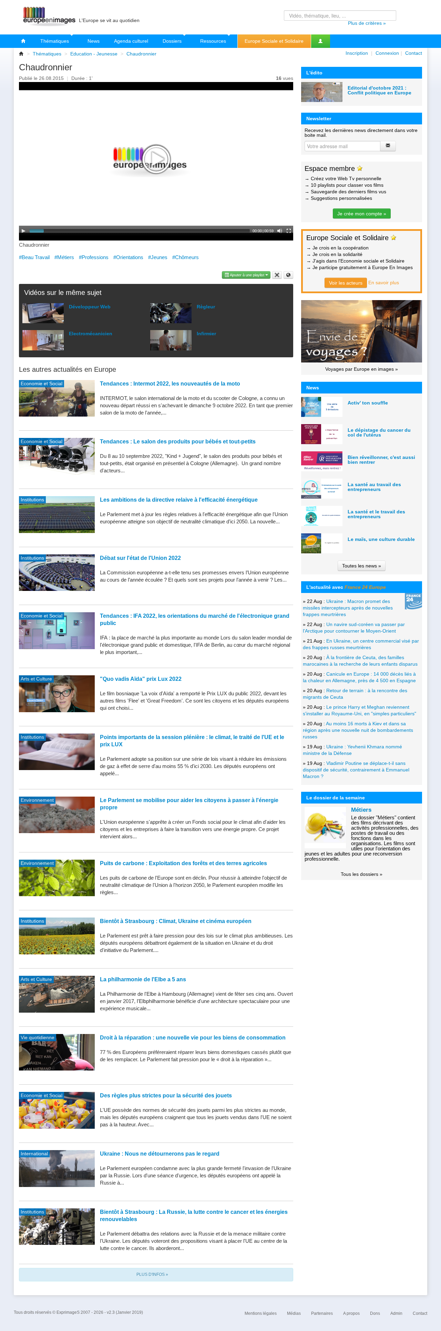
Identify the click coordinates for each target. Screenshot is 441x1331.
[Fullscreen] (288, 231)
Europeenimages (48, 17)
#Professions (94, 257)
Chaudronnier (141, 54)
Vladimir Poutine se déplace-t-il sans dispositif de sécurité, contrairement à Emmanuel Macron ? (356, 769)
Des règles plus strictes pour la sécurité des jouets (166, 1095)
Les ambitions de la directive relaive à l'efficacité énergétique (179, 500)
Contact (413, 53)
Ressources (213, 41)
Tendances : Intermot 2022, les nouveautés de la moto (170, 384)
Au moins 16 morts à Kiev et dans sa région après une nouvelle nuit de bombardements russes (358, 730)
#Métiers (64, 257)
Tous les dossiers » (361, 874)
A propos (351, 1313)
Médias (294, 1313)
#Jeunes (157, 257)
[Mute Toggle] (280, 231)
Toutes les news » (361, 566)
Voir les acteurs (345, 283)
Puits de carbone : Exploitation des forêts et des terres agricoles (183, 863)
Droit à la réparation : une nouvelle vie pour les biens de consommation (193, 1038)
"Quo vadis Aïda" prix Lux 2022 (141, 679)
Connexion (387, 53)
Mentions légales (261, 1313)
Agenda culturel (131, 41)
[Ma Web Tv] (320, 41)
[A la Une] (23, 41)
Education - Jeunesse (93, 54)
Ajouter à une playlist (247, 275)
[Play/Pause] (23, 231)
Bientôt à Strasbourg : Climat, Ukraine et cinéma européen (176, 921)
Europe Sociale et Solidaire (274, 41)
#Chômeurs (185, 257)
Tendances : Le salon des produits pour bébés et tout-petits (178, 441)
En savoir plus (383, 282)
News (94, 41)
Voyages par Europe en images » (361, 369)
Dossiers (173, 41)
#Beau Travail (34, 257)
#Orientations (128, 257)
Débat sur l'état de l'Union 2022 (140, 558)
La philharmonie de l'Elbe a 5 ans (143, 979)
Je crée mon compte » (361, 213)
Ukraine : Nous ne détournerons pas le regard (159, 1154)
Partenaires (322, 1313)
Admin (396, 1313)
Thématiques (55, 41)
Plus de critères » (367, 23)
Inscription (357, 53)
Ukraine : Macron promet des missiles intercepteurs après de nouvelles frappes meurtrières (348, 607)
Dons (375, 1313)
